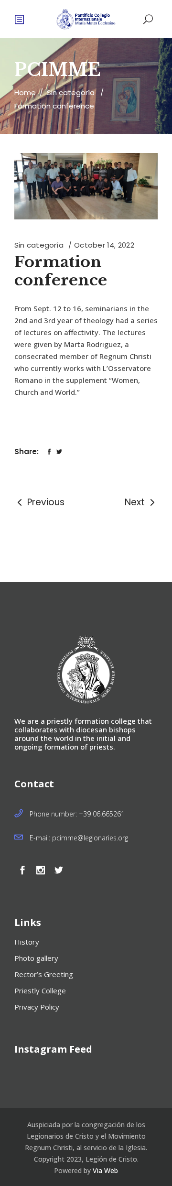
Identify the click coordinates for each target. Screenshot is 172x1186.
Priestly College (40, 990)
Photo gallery (36, 958)
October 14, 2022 (104, 245)
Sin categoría (71, 92)
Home (25, 92)
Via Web (105, 1170)
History (26, 942)
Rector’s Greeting (43, 974)
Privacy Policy (36, 1007)
